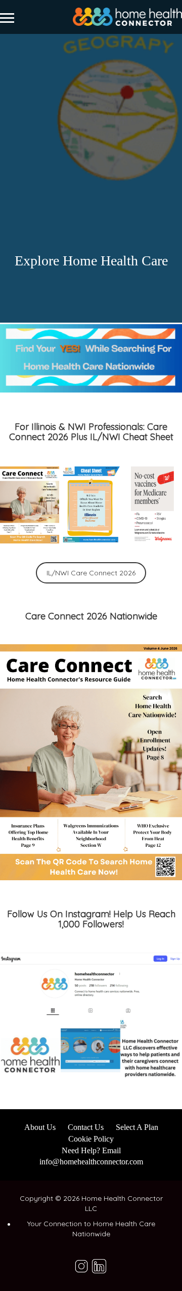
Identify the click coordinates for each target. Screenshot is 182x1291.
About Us (40, 1127)
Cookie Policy (91, 1138)
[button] (29, 504)
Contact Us (86, 1127)
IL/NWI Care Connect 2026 (91, 572)
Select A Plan (137, 1127)
